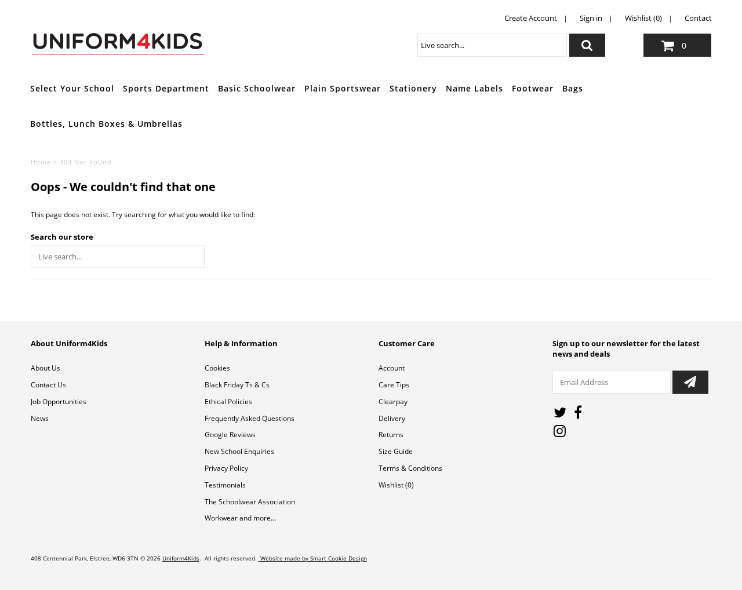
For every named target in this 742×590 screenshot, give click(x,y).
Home (41, 161)
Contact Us (48, 385)
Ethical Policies (228, 401)
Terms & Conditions (410, 468)
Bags (572, 88)
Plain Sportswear (342, 88)
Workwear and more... (240, 518)
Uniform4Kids (180, 558)
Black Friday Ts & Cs (237, 385)
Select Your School (72, 88)
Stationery (413, 88)
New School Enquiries (239, 451)
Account (392, 368)
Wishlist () (396, 485)
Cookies (217, 368)
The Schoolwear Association (250, 502)
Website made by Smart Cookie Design (313, 558)
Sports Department (166, 88)
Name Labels (474, 88)
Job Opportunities (58, 401)
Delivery (392, 418)
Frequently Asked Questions (249, 418)
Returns (391, 434)
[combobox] (492, 45)
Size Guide (396, 451)
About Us (45, 368)
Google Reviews (230, 434)
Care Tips (394, 385)
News (40, 418)
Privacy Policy (226, 468)
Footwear (533, 88)
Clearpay (393, 401)
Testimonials (225, 485)
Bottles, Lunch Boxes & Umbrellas (106, 123)
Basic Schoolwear (257, 88)
